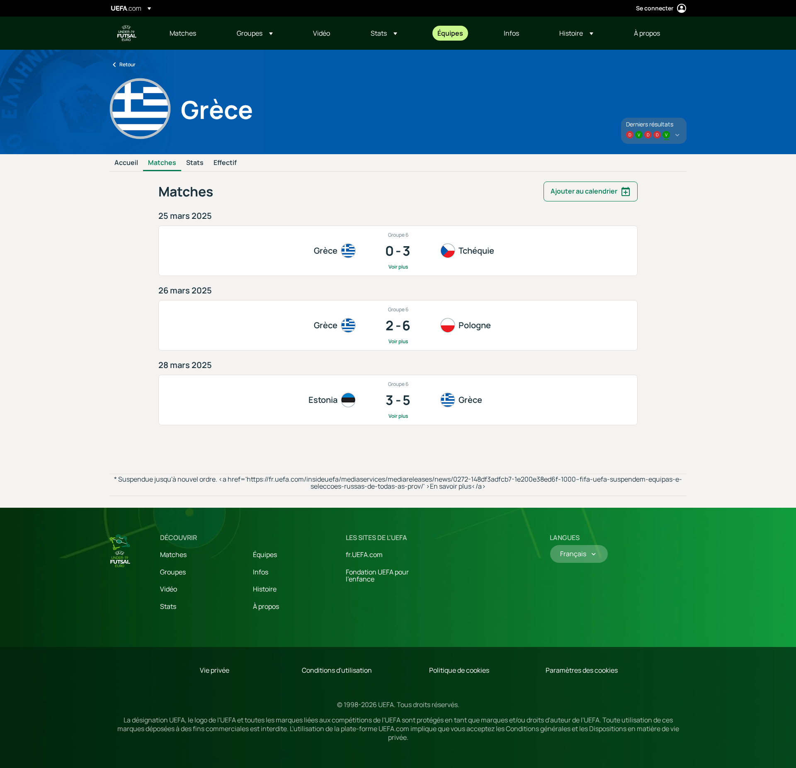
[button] (254, 33)
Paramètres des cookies (582, 670)
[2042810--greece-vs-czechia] (398, 250)
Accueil (126, 163)
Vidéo (168, 589)
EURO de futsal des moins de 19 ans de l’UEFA (126, 33)
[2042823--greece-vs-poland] (398, 325)
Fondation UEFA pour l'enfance (377, 575)
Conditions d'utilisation (337, 670)
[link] (182, 33)
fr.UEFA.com (364, 554)
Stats (195, 163)
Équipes (265, 554)
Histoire (265, 589)
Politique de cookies (459, 670)
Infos (260, 572)
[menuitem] (192, 33)
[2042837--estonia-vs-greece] (398, 400)
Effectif (225, 163)
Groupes (173, 572)
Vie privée (214, 670)
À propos (266, 606)
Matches (162, 163)
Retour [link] (127, 64)
